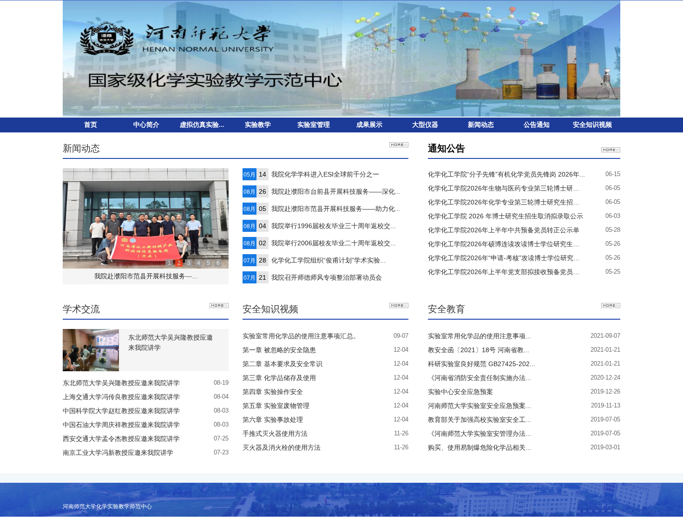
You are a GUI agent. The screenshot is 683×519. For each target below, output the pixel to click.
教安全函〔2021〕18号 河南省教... (478, 350)
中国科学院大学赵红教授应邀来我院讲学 (121, 410)
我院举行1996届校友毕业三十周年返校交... (333, 226)
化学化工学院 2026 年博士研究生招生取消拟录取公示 (505, 216)
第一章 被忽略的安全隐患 (279, 350)
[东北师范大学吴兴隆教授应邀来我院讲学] (91, 349)
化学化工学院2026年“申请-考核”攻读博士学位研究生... (506, 258)
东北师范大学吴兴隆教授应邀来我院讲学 (170, 342)
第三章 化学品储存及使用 (279, 377)
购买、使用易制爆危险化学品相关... (479, 447)
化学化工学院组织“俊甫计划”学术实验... (328, 260)
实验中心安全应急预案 (460, 391)
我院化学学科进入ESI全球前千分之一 (325, 174)
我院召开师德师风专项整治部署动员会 (326, 277)
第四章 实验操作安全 (273, 391)
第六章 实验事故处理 (273, 419)
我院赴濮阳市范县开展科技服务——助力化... (336, 208)
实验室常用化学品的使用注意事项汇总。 (301, 336)
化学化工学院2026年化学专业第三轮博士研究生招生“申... (511, 202)
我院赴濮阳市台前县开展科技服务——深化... (336, 191)
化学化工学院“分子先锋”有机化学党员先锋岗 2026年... (506, 174)
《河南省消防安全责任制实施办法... (479, 377)
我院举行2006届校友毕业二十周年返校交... (333, 243)
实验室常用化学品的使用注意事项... (479, 336)
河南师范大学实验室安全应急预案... (479, 405)
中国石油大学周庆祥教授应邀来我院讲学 (121, 424)
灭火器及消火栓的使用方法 (282, 447)
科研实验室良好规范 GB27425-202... (481, 364)
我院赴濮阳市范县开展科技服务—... (145, 276)
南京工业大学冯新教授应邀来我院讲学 (118, 452)
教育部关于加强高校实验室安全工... (479, 419)
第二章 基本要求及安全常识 (282, 364)
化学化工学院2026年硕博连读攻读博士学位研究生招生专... (513, 244)
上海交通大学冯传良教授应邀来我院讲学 (121, 397)
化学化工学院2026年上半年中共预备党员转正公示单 (503, 230)
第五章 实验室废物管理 (276, 405)
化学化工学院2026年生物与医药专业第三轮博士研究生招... (513, 188)
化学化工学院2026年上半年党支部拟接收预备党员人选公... (513, 272)
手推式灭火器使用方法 (275, 433)
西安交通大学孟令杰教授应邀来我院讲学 (121, 438)
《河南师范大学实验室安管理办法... (479, 433)
